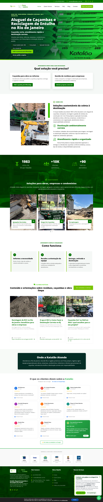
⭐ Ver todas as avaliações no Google (51, 442)
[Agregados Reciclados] (33, 221)
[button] (51, 231)
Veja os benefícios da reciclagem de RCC (22, 339)
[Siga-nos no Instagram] (88, 1)
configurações (64, 500)
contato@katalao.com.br (75, 1)
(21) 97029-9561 (60, 1)
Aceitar (75, 499)
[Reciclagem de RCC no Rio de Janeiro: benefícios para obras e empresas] (23, 306)
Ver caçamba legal (91, 492)
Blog (69, 6)
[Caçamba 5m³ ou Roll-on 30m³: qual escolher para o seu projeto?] (79, 306)
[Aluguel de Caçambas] (61, 221)
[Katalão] (16, 6)
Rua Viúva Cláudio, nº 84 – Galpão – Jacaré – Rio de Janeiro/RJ (40, 481)
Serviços (57, 6)
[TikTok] (92, 1)
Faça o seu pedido (87, 6)
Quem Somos (48, 6)
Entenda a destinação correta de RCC (50, 339)
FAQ (63, 6)
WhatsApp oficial (81, 492)
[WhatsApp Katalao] (99, 498)
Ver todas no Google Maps (58, 381)
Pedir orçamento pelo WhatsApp (22, 51)
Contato (75, 6)
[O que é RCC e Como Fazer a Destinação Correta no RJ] (51, 306)
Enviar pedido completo (19, 55)
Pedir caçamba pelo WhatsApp (22, 85)
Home (39, 6)
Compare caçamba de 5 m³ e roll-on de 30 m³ (79, 340)
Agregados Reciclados (80, 475)
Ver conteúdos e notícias (83, 288)
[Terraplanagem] (90, 221)
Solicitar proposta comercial (64, 85)
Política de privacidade (59, 485)
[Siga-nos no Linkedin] (90, 1)
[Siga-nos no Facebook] (86, 1)
